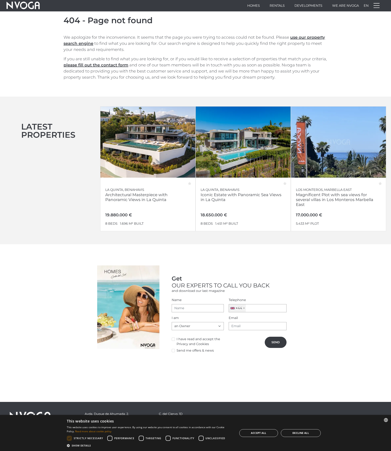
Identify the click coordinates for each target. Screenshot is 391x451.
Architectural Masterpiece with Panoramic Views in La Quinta (136, 197)
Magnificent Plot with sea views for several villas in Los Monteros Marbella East (334, 199)
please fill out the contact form (96, 65)
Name (177, 300)
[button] (150, 445)
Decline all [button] (300, 433)
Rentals (277, 6)
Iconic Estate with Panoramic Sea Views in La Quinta (241, 197)
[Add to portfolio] (191, 182)
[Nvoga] (23, 6)
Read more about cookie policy (93, 431)
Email (233, 318)
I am (175, 318)
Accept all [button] (258, 433)
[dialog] (195, 433)
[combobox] (237, 308)
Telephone (237, 300)
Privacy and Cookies (193, 344)
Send (275, 342)
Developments (308, 6)
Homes (253, 6)
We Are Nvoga (345, 6)
